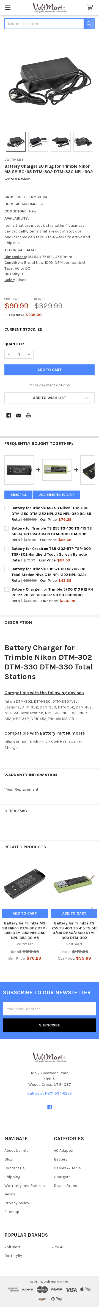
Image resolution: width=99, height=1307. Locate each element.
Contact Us (14, 1168)
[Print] (28, 415)
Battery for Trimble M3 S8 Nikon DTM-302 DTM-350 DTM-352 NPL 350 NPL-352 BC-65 (24, 930)
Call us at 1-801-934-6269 (49, 1093)
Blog (8, 1159)
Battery (60, 1159)
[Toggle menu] (7, 7)
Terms (9, 1194)
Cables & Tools (67, 1168)
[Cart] (91, 7)
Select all (18, 495)
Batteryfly (13, 1255)
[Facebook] (8, 415)
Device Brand (65, 1185)
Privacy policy (16, 1203)
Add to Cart (25, 913)
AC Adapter (64, 1150)
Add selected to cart (56, 495)
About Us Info (16, 1150)
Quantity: (14, 344)
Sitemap (11, 1211)
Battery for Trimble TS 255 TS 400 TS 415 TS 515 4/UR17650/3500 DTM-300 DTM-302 (74, 930)
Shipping (12, 1177)
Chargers (62, 1177)
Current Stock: (23, 329)
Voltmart (12, 1247)
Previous (5, 911)
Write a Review (17, 179)
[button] (49, 397)
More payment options (49, 385)
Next (93, 911)
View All (57, 1247)
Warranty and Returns (24, 1185)
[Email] (18, 415)
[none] (49, 81)
